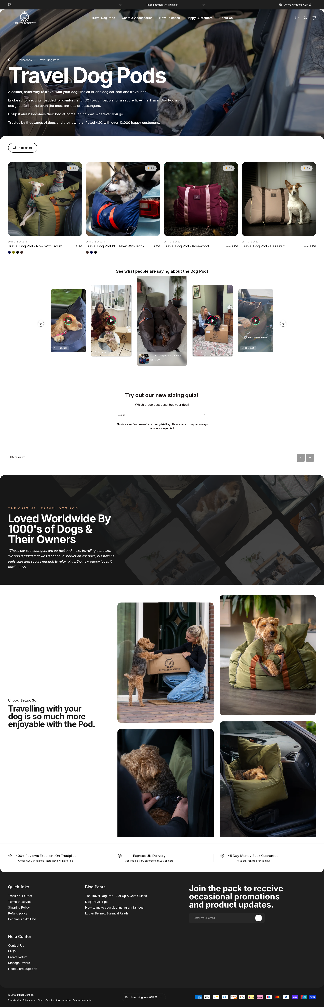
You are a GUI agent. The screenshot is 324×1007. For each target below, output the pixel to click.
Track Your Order (20, 896)
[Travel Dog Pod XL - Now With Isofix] (123, 199)
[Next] (203, 4)
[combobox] (297, 4)
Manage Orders (19, 963)
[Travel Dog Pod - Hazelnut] (279, 199)
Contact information (82, 1000)
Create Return (17, 957)
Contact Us (16, 945)
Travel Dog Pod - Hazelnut (263, 246)
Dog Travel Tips (96, 901)
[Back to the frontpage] (9, 60)
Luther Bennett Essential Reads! (107, 913)
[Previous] (120, 4)
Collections (25, 60)
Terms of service (19, 901)
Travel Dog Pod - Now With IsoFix (35, 246)
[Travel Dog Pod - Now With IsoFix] (45, 199)
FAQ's (12, 951)
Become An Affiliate (22, 919)
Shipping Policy (19, 907)
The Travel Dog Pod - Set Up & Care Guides (116, 896)
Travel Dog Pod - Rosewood (186, 246)
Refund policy (18, 913)
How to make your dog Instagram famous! (114, 907)
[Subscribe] (258, 918)
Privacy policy (29, 1000)
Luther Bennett (17, 242)
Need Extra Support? (22, 968)
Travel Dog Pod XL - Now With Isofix (115, 246)
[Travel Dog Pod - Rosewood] (201, 199)
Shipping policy (63, 1000)
